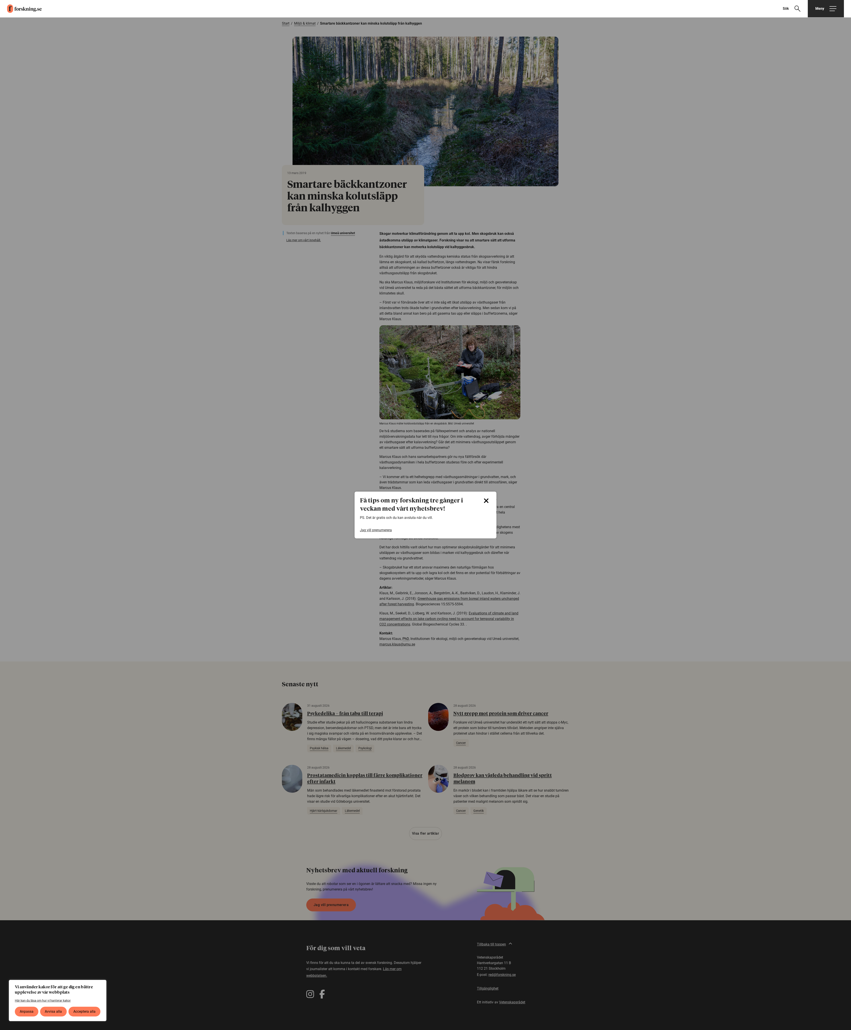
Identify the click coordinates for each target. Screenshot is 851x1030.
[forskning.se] (21, 8)
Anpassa (26, 1011)
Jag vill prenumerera (376, 530)
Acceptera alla (84, 1011)
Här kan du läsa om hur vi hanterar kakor (43, 1000)
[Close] (486, 500)
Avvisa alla (53, 1011)
